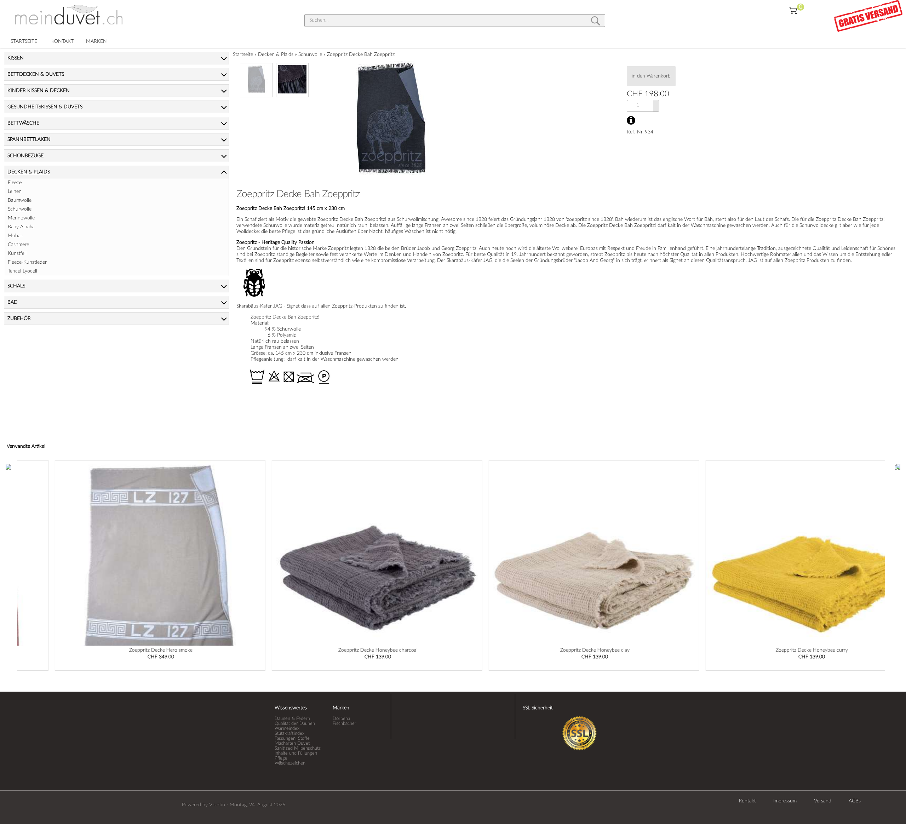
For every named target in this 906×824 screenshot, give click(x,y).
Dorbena (341, 718)
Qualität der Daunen (295, 723)
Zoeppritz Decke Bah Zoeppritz (361, 54)
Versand (822, 801)
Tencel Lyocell (22, 271)
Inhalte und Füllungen (296, 753)
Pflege (281, 758)
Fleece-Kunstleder (27, 262)
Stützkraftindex (289, 733)
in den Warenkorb (651, 76)
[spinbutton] (637, 105)
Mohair (15, 235)
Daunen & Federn (292, 718)
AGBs (855, 801)
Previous (8, 466)
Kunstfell (17, 253)
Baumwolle (19, 200)
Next (897, 466)
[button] (656, 103)
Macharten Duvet (292, 743)
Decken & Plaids (275, 54)
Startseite (243, 54)
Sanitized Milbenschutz (298, 748)
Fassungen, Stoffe (292, 738)
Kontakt (747, 801)
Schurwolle (310, 54)
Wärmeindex (287, 728)
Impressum (785, 801)
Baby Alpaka (21, 226)
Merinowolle (21, 218)
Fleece (15, 182)
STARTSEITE (24, 41)
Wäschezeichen (290, 763)
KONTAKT (62, 41)
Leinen (15, 191)
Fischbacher (344, 723)
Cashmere (18, 244)
